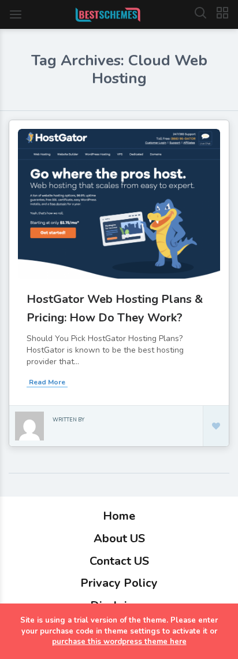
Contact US (119, 561)
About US (119, 538)
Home (119, 516)
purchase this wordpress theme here (119, 641)
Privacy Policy (119, 583)
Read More (47, 382)
